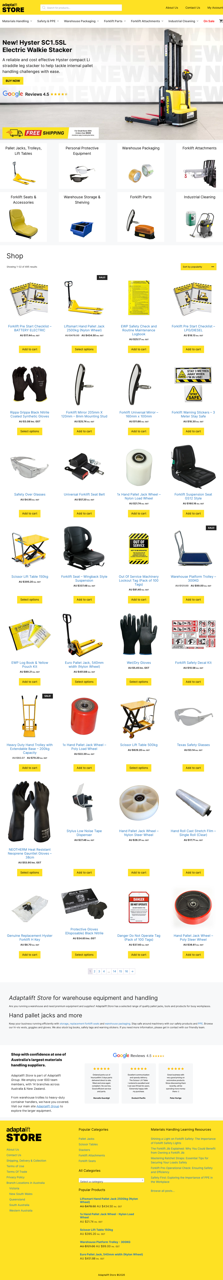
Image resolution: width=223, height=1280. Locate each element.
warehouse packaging (117, 1023)
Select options (84, 349)
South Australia (19, 1205)
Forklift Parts (113, 21)
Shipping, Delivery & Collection (26, 1160)
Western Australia (20, 1210)
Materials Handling (15, 21)
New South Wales (20, 1194)
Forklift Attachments (145, 21)
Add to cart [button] (29, 349)
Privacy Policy (15, 1177)
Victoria (14, 1188)
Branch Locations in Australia (26, 1182)
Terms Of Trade (17, 1171)
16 (126, 971)
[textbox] (111, 1181)
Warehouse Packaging (80, 21)
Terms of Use (15, 1166)
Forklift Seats (87, 1161)
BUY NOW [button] (13, 81)
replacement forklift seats (84, 1023)
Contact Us (192, 7)
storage (64, 1023)
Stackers (84, 1150)
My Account (215, 7)
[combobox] (111, 1180)
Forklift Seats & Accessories (23, 199)
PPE (200, 1023)
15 (120, 971)
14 (114, 971)
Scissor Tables (88, 1144)
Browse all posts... (163, 1190)
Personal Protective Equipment (82, 151)
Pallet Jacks (86, 1138)
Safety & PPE (46, 21)
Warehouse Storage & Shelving (82, 199)
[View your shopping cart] (220, 21)
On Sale (209, 21)
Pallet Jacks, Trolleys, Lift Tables (23, 151)
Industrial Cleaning (181, 21)
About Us (172, 7)
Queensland (17, 1199)
